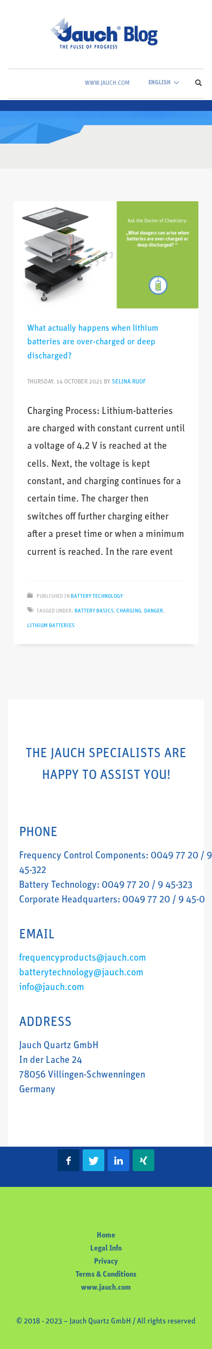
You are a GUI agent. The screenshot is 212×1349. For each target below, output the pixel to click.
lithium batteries (50, 626)
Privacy (106, 1262)
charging (128, 611)
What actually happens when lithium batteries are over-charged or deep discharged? (92, 342)
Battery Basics (94, 611)
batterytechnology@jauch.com (81, 973)
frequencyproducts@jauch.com (82, 958)
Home (106, 1236)
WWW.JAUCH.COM (107, 83)
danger (153, 611)
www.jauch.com (106, 1288)
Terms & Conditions (106, 1275)
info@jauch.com (51, 988)
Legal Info (106, 1249)
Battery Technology (97, 596)
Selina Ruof (129, 382)
